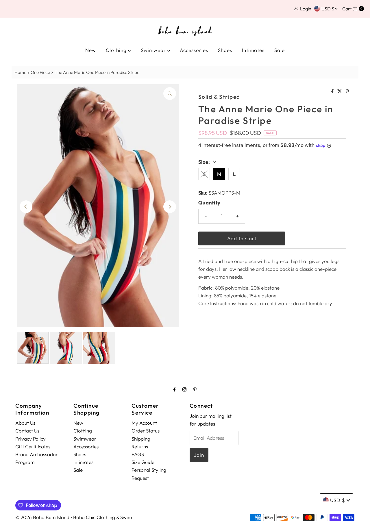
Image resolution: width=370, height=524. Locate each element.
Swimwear (154, 50)
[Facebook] (174, 389)
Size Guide (143, 462)
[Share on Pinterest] (347, 91)
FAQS (138, 454)
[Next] (169, 206)
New (90, 50)
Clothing (117, 50)
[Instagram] (184, 389)
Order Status (146, 431)
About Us (25, 423)
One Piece (40, 72)
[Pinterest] (195, 389)
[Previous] (26, 206)
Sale (279, 50)
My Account (144, 423)
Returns (140, 446)
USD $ (328, 9)
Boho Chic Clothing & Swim (102, 517)
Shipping (141, 439)
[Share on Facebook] (332, 91)
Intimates (253, 50)
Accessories (194, 50)
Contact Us (27, 431)
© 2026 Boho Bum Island (42, 517)
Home (20, 72)
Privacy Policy (30, 439)
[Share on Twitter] (340, 91)
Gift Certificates (32, 446)
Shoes (225, 50)
